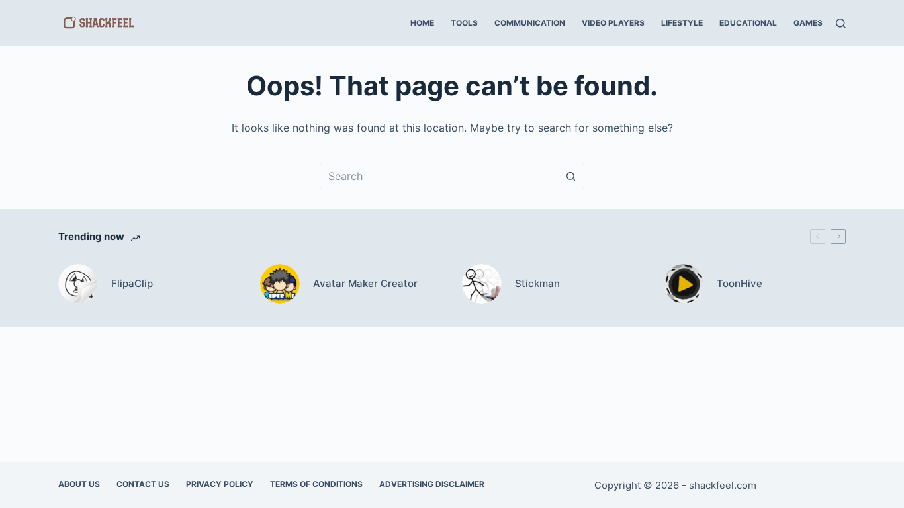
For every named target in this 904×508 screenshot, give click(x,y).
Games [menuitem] (808, 23)
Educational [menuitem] (748, 23)
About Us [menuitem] (79, 484)
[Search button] (571, 176)
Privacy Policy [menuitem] (219, 484)
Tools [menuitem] (464, 23)
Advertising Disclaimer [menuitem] (431, 484)
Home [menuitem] (422, 23)
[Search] (841, 23)
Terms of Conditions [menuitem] (316, 484)
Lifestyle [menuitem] (682, 23)
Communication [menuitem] (529, 23)
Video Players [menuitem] (613, 23)
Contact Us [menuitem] (142, 484)
